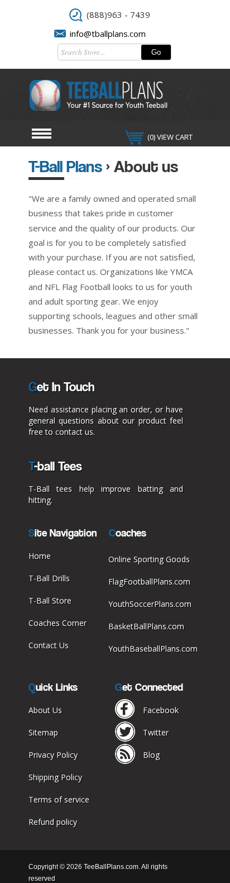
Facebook (161, 710)
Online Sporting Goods (149, 559)
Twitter (156, 732)
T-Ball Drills (49, 578)
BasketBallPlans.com (146, 626)
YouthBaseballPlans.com (153, 648)
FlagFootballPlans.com (149, 581)
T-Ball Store (49, 600)
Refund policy (52, 821)
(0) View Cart (170, 137)
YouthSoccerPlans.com (149, 604)
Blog (151, 754)
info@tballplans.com (108, 33)
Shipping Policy (55, 777)
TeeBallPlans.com (111, 867)
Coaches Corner (57, 623)
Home (39, 555)
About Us (45, 710)
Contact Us (48, 645)
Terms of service (58, 799)
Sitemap (43, 732)
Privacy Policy (53, 754)
